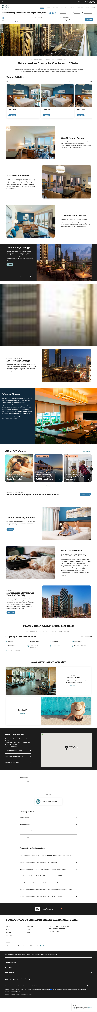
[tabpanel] (48, 262)
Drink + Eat (63, 7)
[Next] (91, 469)
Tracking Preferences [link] (9, 989)
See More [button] (77, 71)
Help (20, 991)
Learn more (11, 612)
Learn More (72, 685)
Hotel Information (24, 817)
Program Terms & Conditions (34, 989)
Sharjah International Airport (15, 756)
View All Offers (86, 451)
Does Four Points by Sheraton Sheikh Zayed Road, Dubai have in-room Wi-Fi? (41, 876)
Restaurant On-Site (34, 641)
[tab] (31, 631)
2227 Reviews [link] (63, 13)
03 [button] (70, 441)
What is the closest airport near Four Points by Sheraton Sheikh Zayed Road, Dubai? (42, 882)
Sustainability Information (27, 838)
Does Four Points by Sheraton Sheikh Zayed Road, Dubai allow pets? (38, 862)
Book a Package (85, 494)
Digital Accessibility (67, 989)
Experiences (71, 7)
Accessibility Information (26, 831)
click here (88, 1008)
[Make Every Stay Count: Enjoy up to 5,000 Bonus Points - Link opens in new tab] (48, 468)
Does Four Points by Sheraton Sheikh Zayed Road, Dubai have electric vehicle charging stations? (46, 889)
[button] (82, 2)
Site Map (7, 991)
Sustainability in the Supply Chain (79, 989)
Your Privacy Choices (56, 989)
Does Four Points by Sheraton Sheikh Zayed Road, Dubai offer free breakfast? (41, 896)
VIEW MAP (77, 13)
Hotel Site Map (14, 991)
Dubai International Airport (14, 750)
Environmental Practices (26, 782)
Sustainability (80, 7)
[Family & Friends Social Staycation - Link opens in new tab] (19, 468)
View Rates (12, 115)
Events (87, 7)
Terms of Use (23, 989)
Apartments (55, 7)
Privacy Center (45, 989)
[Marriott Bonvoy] (91, 2)
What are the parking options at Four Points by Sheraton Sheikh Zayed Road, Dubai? (43, 869)
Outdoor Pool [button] (55, 641)
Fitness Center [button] (33, 645)
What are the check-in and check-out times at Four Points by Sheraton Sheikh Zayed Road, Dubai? (46, 855)
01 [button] (58, 441)
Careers (17, 989)
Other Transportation (13, 762)
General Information (25, 824)
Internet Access (24, 777)
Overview (42, 7)
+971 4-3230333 (88, 13)
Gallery (93, 7)
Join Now (10, 529)
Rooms (48, 7)
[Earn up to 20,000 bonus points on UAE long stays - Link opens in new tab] (78, 468)
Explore (10, 264)
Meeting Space (11, 645)
